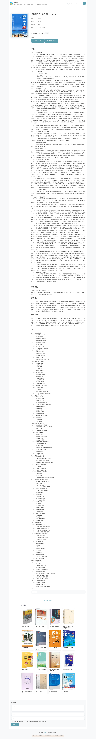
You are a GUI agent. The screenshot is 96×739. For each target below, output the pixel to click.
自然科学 (34, 592)
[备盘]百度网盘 (52, 40)
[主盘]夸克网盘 (38, 40)
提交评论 (15, 724)
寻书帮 (15, 2)
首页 (12, 8)
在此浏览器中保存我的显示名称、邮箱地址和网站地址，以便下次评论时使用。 (31, 721)
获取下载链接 (48, 600)
